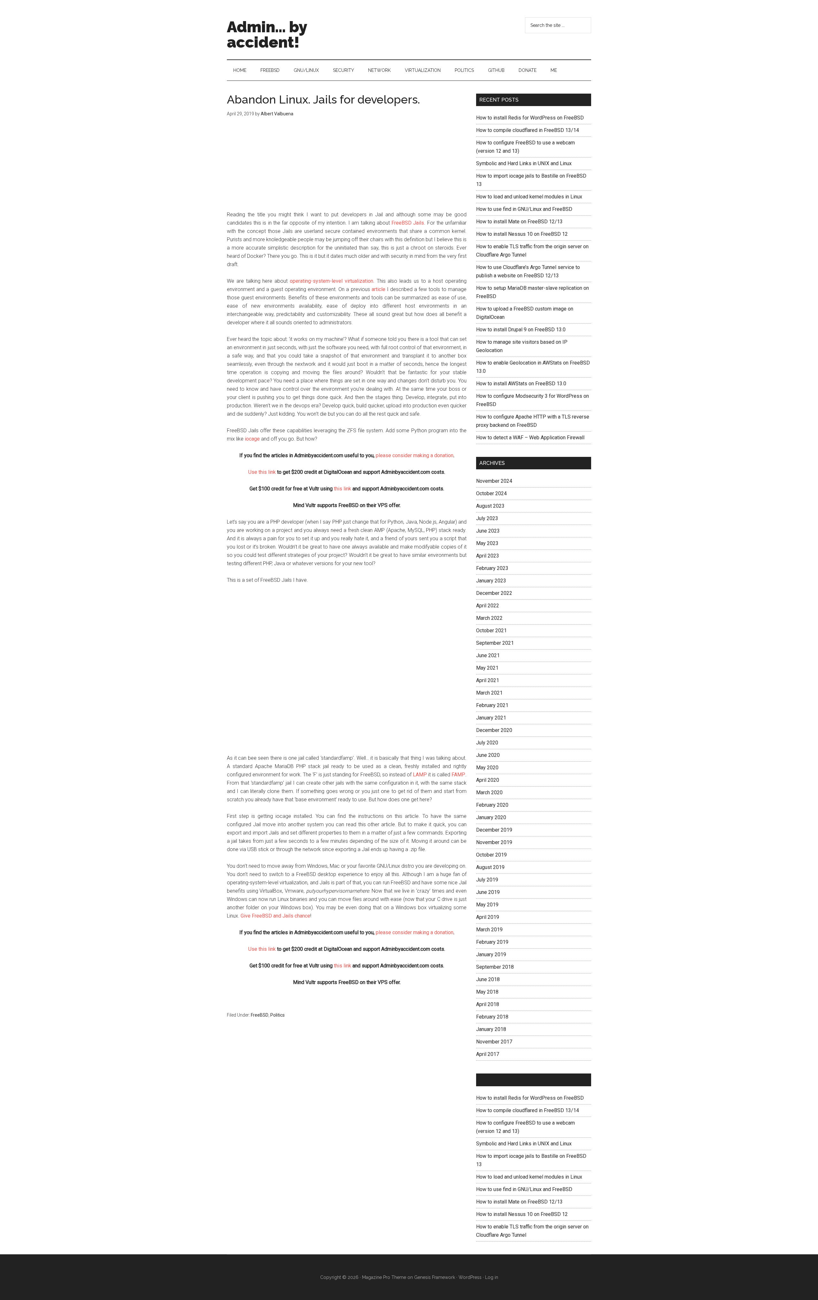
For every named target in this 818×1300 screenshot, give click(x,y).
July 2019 (487, 880)
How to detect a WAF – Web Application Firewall (530, 438)
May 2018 (487, 992)
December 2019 (494, 830)
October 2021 (491, 630)
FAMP (458, 775)
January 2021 (491, 718)
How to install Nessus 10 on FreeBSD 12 (522, 234)
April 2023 (487, 556)
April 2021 (487, 680)
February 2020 (492, 805)
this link (342, 489)
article (378, 289)
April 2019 (487, 917)
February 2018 (492, 1017)
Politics (277, 1015)
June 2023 (488, 531)
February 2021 (492, 705)
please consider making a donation (414, 455)
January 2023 (491, 581)
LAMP (420, 775)
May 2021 (487, 668)
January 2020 (491, 817)
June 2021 (488, 655)
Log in (491, 1277)
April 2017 (487, 1054)
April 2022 (487, 606)
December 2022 (494, 593)
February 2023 (492, 568)
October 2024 (491, 493)
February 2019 (492, 942)
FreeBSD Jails (407, 223)
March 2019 (489, 930)
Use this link (262, 472)
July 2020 (487, 743)
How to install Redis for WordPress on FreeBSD (530, 118)
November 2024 (494, 481)
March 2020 (489, 792)
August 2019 (490, 867)
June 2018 (488, 979)
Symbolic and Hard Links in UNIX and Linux (524, 163)
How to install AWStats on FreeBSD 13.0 (521, 384)
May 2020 (487, 768)
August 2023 (490, 506)
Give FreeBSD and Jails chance (275, 916)
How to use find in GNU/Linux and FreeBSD (524, 209)
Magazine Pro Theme (384, 1277)
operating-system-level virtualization (331, 281)
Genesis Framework (434, 1277)
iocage (252, 439)
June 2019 (488, 892)
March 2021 (489, 693)
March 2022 (489, 618)
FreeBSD (259, 1015)
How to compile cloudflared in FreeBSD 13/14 (527, 130)
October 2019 (491, 855)
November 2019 (494, 842)
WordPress (470, 1277)
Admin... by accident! (267, 34)
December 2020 (494, 730)
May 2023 (487, 543)
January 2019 (491, 954)
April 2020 (487, 780)
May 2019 (487, 905)
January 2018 (491, 1029)
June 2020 (488, 755)
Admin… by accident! (513, 1080)
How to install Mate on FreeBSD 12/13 (519, 222)
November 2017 (494, 1042)
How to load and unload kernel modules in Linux (529, 197)
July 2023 (487, 518)
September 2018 (495, 967)
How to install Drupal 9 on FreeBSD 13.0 (521, 330)
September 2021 (495, 643)
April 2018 (487, 1004)
